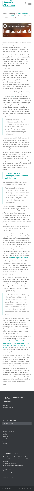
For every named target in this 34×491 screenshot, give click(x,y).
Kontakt (5, 410)
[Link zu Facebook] (17, 488)
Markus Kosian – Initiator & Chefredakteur (15, 457)
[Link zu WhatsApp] (27, 488)
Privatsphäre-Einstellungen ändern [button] (13, 465)
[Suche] (25, 3)
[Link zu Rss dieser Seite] (30, 488)
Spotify (5, 443)
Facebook (5, 434)
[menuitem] (25, 3)
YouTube (5, 439)
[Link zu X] (25, 488)
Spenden (5, 405)
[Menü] (29, 3)
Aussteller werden (8, 407)
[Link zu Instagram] (19, 488)
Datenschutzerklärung (9, 463)
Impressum (6, 461)
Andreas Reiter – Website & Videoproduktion (16, 459)
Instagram (6, 436)
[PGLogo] (14, 3)
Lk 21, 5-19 (14, 16)
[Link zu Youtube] (22, 488)
